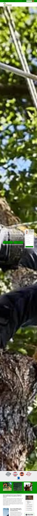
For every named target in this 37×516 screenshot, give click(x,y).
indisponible (6, 1)
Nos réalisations (8, 242)
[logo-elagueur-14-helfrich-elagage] (7, 4)
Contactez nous (18, 242)
